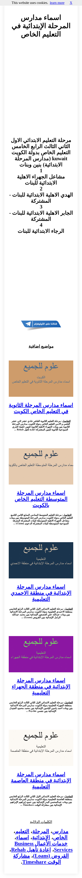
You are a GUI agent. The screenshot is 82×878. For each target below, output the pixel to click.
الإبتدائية (41, 837)
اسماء (22, 837)
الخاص (60, 837)
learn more (57, 3)
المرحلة (40, 831)
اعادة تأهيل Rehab (31, 849)
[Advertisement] (41, 92)
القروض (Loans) (51, 856)
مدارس (60, 831)
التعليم (22, 831)
